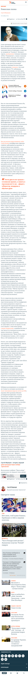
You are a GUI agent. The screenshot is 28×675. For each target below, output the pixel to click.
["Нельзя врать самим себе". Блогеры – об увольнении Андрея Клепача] (6, 627)
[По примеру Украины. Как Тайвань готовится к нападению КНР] (6, 639)
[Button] (10, 19)
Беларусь (5, 538)
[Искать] (24, 673)
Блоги (12, 592)
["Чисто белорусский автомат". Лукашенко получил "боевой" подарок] (14, 530)
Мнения (3, 6)
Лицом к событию (16, 606)
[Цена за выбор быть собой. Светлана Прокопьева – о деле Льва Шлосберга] (6, 594)
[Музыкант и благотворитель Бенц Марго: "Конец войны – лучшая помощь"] (6, 582)
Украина (13, 580)
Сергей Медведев (5, 13)
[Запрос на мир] (6, 607)
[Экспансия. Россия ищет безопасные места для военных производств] (6, 614)
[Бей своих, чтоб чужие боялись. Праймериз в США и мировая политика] (14, 505)
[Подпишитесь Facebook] (5, 655)
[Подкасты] (2, 659)
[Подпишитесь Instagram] (19, 655)
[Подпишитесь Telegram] (16, 655)
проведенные (10, 54)
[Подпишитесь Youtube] (12, 655)
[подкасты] (11, 673)
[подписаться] (5, 659)
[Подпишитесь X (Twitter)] (9, 655)
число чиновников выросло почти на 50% (13, 391)
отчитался (15, 67)
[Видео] (17, 673)
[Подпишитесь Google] (2, 655)
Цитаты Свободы (15, 626)
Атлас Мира (14, 612)
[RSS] (23, 655)
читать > (23, 476)
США (3, 513)
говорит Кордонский (7, 328)
